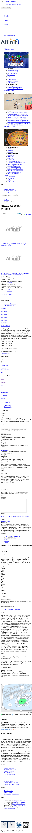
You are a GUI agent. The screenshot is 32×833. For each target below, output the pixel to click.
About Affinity (11, 176)
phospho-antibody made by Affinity (17, 119)
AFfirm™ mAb (12, 79)
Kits (9, 76)
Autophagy (11, 155)
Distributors (11, 181)
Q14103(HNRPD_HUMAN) (9, 516)
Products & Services (9, 49)
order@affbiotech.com (19, 800)
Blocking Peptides (9, 305)
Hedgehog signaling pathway (15, 169)
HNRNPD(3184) (5, 521)
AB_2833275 (9, 291)
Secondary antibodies (13, 72)
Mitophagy (10, 156)
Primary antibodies (13, 70)
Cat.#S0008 (4, 314)
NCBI (5, 539)
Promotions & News (9, 90)
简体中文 (8, 4)
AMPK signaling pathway (15, 172)
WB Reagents (11, 82)
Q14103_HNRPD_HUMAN (12, 609)
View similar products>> (7, 294)
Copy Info (28, 214)
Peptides (6, 192)
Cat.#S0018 (4, 323)
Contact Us (11, 178)
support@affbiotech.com (20, 805)
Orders (9, 180)
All (5, 187)
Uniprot (6, 542)
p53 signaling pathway (14, 161)
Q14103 (8, 289)
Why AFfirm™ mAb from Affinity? (17, 112)
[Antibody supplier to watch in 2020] (11, 828)
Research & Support (9, 126)
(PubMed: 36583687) (6, 729)
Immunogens (7, 404)
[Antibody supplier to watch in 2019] (4, 828)
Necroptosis (11, 159)
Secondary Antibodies (10, 304)
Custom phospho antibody (15, 87)
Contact (6, 175)
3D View (3, 498)
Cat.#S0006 (4, 311)
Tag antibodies (11, 75)
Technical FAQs (8, 791)
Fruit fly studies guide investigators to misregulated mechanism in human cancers (19, 121)
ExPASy (6, 541)
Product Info (7, 402)
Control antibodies (12, 73)
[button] (3, 276)
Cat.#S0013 (4, 317)
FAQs (9, 148)
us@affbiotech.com (10, 1)
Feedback (10, 152)
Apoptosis (10, 158)
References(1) (8, 407)
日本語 (19, 4)
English (14, 4)
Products (6, 200)
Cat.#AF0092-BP (5, 326)
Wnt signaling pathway (14, 166)
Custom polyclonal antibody (15, 89)
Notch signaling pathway (14, 167)
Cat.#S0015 (4, 320)
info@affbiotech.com (19, 802)
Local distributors (5, 353)
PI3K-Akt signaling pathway (15, 170)
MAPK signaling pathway (15, 164)
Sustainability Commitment (11, 794)
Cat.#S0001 (4, 308)
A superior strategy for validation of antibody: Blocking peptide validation (18, 114)
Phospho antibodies (13, 81)
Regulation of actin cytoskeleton (16, 162)
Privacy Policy (8, 792)
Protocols (10, 150)
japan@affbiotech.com (18, 804)
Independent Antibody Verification (17, 117)
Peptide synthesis (12, 86)
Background (7, 405)
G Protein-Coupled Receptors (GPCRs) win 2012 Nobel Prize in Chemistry (19, 124)
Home (5, 48)
